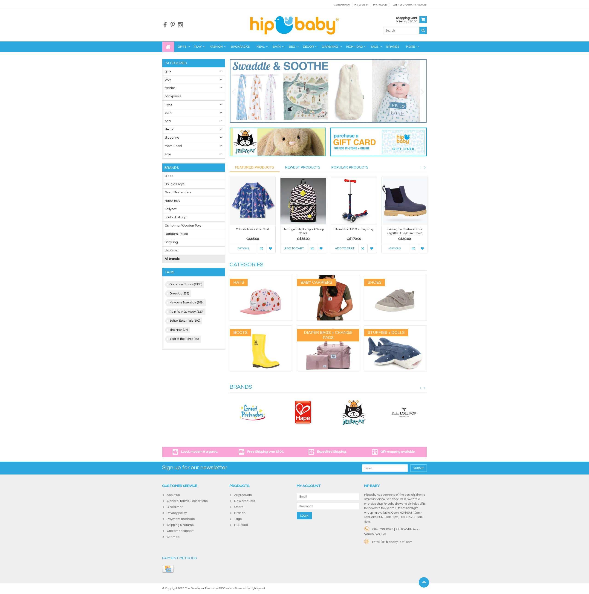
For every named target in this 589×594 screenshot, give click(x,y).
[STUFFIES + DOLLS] (395, 327)
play (198, 46)
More (410, 46)
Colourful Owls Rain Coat (252, 229)
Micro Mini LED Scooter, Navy (354, 229)
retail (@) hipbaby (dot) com (392, 542)
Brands (392, 46)
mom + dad (354, 46)
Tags (238, 519)
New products (244, 501)
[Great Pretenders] (252, 412)
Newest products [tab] (302, 167)
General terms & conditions (187, 501)
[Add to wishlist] (270, 248)
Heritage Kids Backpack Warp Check (303, 231)
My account (380, 4)
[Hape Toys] (303, 412)
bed (292, 46)
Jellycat (170, 209)
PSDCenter (226, 588)
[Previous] (234, 92)
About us (173, 495)
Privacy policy (177, 513)
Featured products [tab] (254, 167)
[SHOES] (395, 277)
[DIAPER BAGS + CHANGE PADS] (328, 327)
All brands (172, 258)
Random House (176, 234)
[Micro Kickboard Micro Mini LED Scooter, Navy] (354, 201)
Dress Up (179, 293)
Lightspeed (258, 588)
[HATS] (261, 277)
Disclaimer (175, 507)
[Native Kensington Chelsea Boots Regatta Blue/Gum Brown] (404, 201)
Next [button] (425, 167)
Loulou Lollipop (175, 217)
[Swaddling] (328, 91)
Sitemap (173, 537)
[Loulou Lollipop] (404, 412)
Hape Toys (172, 200)
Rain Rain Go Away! (186, 311)
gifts (182, 46)
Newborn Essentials (186, 302)
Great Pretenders (178, 192)
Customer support (180, 531)
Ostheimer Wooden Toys (183, 225)
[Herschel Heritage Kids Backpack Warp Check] (303, 201)
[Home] (168, 47)
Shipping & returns (180, 525)
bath (277, 46)
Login (396, 4)
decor (308, 46)
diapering (330, 46)
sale (374, 46)
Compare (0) (341, 4)
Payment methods (181, 519)
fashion (216, 46)
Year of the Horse (184, 339)
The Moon (179, 330)
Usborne (171, 250)
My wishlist (361, 4)
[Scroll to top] (424, 582)
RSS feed (241, 525)
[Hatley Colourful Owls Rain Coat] (252, 201)
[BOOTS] (261, 327)
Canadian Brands (186, 284)
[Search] (423, 30)
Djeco (169, 176)
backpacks (240, 46)
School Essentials (185, 320)
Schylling (171, 242)
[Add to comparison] (261, 248)
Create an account (415, 4)
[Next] (422, 92)
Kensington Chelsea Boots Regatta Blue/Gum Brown (404, 231)
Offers (238, 507)
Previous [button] (420, 167)
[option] (252, 217)
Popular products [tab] (349, 167)
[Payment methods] (168, 569)
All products (243, 495)
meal (261, 46)
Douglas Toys (174, 184)
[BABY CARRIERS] (328, 277)
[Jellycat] (353, 412)
